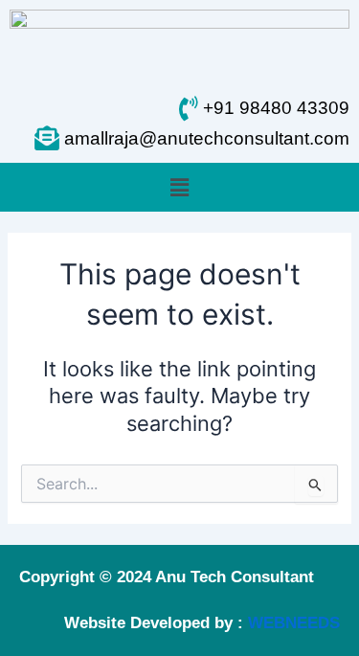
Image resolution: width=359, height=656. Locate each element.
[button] (179, 187)
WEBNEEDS (294, 623)
